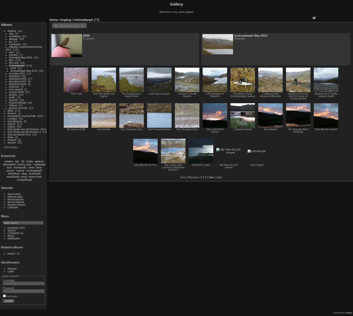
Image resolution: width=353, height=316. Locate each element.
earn (11, 52)
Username (9, 280)
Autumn (12, 142)
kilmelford (14, 76)
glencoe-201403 (18, 108)
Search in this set (72, 25)
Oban (11, 137)
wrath (12, 97)
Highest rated (15, 196)
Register (12, 268)
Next (211, 177)
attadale (13, 39)
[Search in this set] (314, 17)
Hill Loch (14, 63)
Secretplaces (15, 121)
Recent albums (16, 202)
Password (8, 288)
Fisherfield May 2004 (20, 57)
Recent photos (16, 199)
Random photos (16, 204)
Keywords (13, 227)
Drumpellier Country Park (22, 116)
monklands (19, 167)
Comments (14, 233)
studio (29, 161)
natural (20, 170)
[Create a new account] (35, 302)
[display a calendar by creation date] (350, 18)
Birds (10, 110)
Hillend (13, 105)
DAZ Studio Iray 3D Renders (23, 129)
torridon (13, 94)
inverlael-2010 (17, 73)
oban (24, 173)
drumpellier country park (17, 164)
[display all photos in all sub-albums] (343, 18)
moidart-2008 (16, 92)
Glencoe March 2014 (19, 134)
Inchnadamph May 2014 (23, 70)
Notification (14, 238)
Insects (11, 124)
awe (11, 33)
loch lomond (16, 89)
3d (22, 161)
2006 (13, 68)
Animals (12, 140)
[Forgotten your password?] (40, 302)
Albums (6, 24)
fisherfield (34, 173)
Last (219, 177)
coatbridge (39, 164)
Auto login (11, 296)
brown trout (35, 176)
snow (31, 167)
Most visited (14, 194)
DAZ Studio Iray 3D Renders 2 (24, 132)
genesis (39, 161)
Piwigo (349, 313)
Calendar (13, 207)
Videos (11, 126)
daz (17, 161)
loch (9, 167)
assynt (11, 170)
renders (8, 161)
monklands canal (17, 176)
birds (39, 167)
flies (11, 60)
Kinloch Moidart (17, 102)
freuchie (13, 100)
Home (53, 19)
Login (11, 271)
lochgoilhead (24, 179)
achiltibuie (14, 36)
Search (12, 230)
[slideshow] (337, 18)
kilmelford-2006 (17, 78)
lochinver (14, 86)
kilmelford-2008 (17, 84)
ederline (13, 55)
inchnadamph (17, 65)
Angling (12, 31)
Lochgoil (12, 118)
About (11, 235)
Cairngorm (15, 44)
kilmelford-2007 (17, 81)
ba (10, 41)
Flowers (12, 113)
